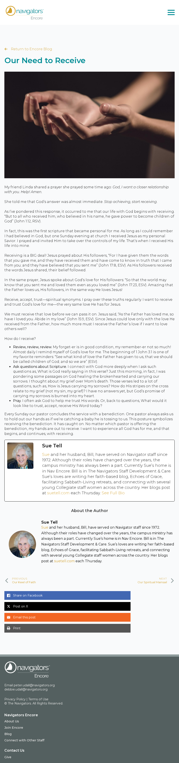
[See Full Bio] (127, 493)
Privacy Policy (15, 699)
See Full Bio (113, 493)
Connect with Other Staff (24, 740)
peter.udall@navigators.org (34, 685)
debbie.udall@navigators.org (26, 689)
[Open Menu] (171, 12)
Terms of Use (38, 699)
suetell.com (59, 493)
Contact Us (14, 750)
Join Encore (13, 727)
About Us (11, 721)
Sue (46, 454)
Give (7, 757)
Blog (8, 733)
